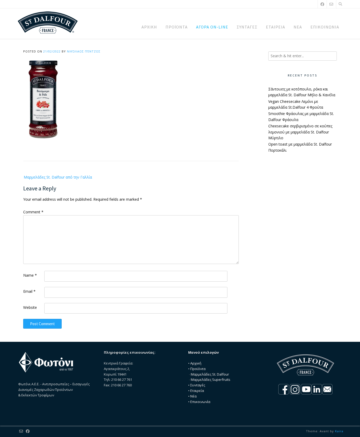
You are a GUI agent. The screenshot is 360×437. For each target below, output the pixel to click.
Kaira (339, 431)
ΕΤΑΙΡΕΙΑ (275, 27)
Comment (33, 211)
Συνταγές (197, 385)
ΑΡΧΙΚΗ (149, 27)
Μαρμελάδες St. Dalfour (210, 374)
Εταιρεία (197, 390)
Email (29, 291)
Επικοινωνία (200, 401)
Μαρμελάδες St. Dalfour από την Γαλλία (58, 177)
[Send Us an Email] (331, 4)
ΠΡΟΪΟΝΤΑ (177, 27)
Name (30, 275)
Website (30, 307)
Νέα (193, 396)
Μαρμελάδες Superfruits (210, 379)
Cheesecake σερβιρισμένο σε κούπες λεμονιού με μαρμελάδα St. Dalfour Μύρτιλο (300, 131)
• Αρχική (194, 363)
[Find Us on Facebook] (322, 4)
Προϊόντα (198, 368)
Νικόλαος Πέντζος (83, 51)
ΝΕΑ (298, 27)
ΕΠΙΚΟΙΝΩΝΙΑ (324, 27)
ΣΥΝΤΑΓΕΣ (247, 27)
